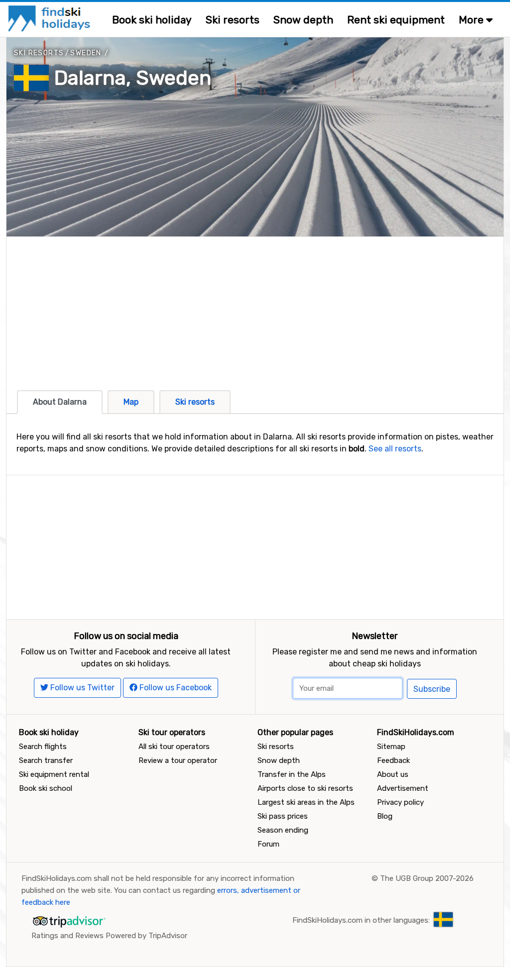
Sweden (85, 53)
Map (131, 402)
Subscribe (431, 689)
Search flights (43, 746)
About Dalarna (60, 402)
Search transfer (46, 760)
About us (392, 774)
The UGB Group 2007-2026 (427, 878)
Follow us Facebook (174, 687)
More (472, 19)
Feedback (393, 760)
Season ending (282, 830)
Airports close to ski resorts (305, 788)
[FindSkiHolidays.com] (50, 17)
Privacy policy (400, 802)
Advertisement (402, 788)
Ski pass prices (282, 816)
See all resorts (395, 448)
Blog (384, 816)
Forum (268, 844)
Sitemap (391, 746)
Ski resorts (232, 19)
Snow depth (303, 19)
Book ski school (45, 788)
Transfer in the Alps (291, 774)
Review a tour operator (177, 760)
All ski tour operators (174, 746)
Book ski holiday (152, 19)
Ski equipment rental (54, 774)
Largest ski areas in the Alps (306, 802)
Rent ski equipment (396, 19)
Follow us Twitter (81, 687)
